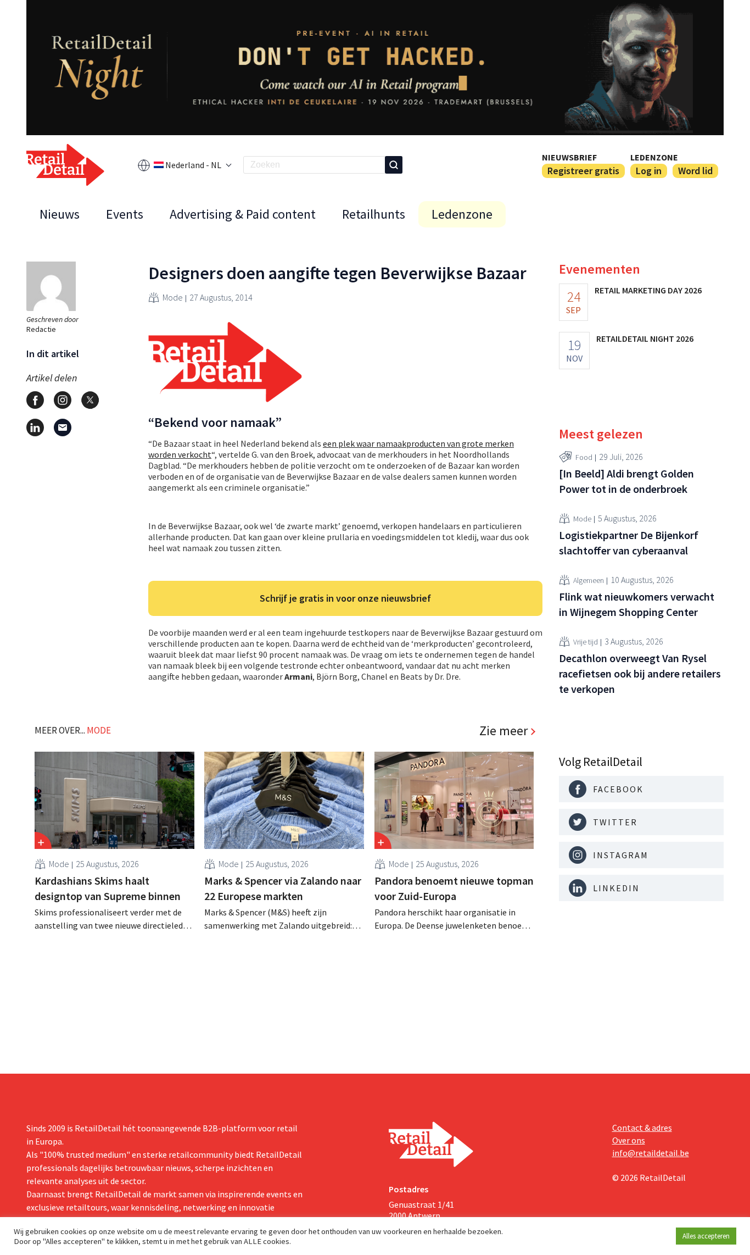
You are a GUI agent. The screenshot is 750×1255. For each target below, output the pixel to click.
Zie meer (503, 730)
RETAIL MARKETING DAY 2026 (648, 290)
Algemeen (588, 580)
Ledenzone (654, 157)
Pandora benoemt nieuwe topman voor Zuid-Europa (454, 888)
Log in (649, 170)
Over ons (628, 1140)
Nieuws (60, 214)
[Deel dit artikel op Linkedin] (35, 427)
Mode (173, 297)
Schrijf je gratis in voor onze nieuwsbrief (345, 598)
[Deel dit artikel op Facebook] (35, 400)
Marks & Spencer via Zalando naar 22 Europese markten (282, 888)
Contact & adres (642, 1127)
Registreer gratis (583, 170)
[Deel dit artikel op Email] (62, 427)
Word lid (695, 170)
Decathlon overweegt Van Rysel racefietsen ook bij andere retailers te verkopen (640, 673)
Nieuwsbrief (569, 157)
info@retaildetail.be (650, 1152)
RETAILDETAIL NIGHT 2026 (644, 338)
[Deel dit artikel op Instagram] (62, 400)
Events (124, 214)
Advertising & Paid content (243, 214)
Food (583, 457)
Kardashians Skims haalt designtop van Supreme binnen (108, 888)
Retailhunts (373, 214)
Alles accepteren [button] (706, 1236)
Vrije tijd (585, 641)
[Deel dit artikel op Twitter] (90, 400)
